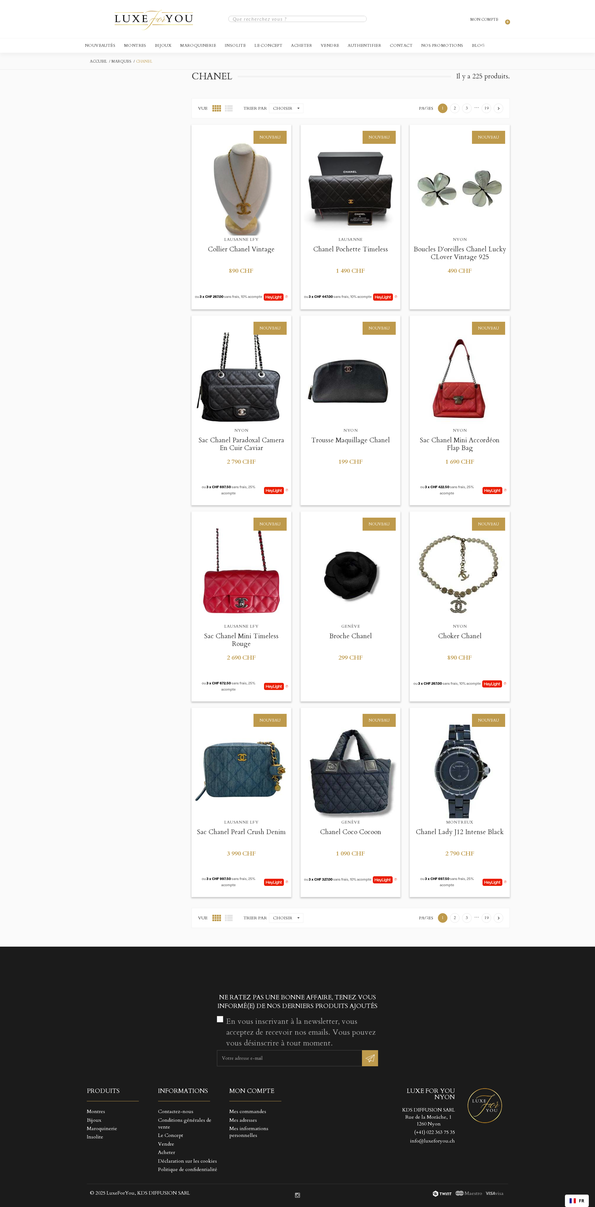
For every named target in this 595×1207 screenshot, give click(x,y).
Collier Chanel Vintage (241, 249)
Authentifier (364, 45)
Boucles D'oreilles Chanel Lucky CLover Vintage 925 (460, 253)
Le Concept (268, 45)
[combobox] (577, 1201)
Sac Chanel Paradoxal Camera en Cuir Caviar (241, 444)
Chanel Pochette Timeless (350, 249)
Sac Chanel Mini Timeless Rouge (241, 640)
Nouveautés (100, 45)
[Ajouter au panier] (226, 132)
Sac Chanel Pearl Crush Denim (241, 832)
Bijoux (163, 45)
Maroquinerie (198, 45)
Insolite (235, 45)
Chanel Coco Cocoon (350, 832)
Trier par (255, 108)
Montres (135, 45)
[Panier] (504, 19)
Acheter (301, 45)
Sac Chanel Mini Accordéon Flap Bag (460, 444)
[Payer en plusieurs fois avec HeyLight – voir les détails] (286, 297)
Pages (426, 108)
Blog (478, 45)
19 (486, 108)
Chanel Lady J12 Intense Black (460, 832)
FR (581, 1201)
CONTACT (401, 45)
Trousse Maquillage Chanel (350, 440)
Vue (203, 108)
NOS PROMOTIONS (442, 45)
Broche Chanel (350, 636)
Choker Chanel (460, 636)
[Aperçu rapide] (241, 132)
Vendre (330, 45)
